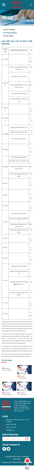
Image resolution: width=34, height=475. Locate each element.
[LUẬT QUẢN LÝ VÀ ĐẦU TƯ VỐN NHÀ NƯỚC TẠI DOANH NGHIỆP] (25, 386)
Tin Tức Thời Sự (9, 29)
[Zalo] (29, 467)
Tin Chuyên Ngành (10, 33)
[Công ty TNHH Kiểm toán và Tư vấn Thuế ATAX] (17, 5)
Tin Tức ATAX (8, 36)
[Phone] (29, 461)
